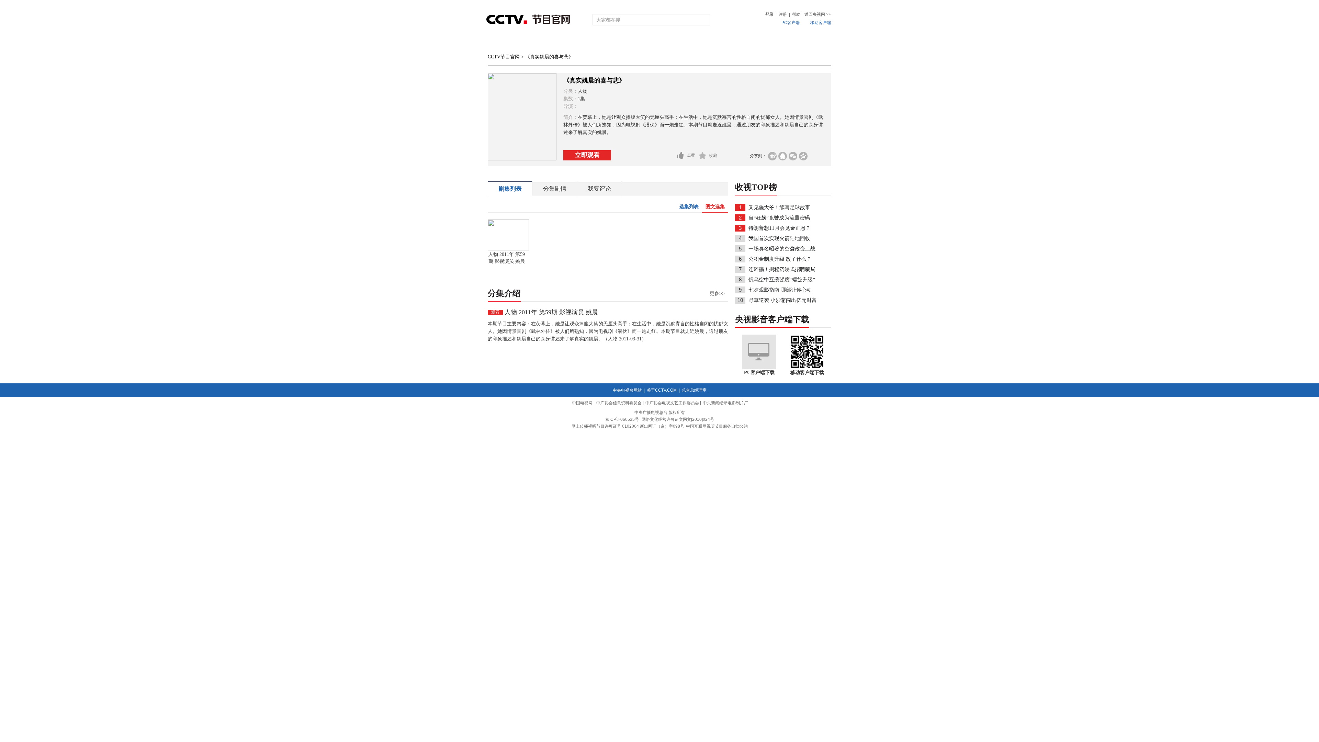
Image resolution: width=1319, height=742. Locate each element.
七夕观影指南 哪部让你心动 (780, 290)
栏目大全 (637, 42)
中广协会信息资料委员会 (619, 403)
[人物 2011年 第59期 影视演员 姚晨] (508, 249)
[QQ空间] (803, 156)
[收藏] (703, 155)
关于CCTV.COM (662, 390)
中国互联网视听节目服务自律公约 (717, 426)
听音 (735, 42)
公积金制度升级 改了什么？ (780, 259)
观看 (495, 312)
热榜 (763, 42)
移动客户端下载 (807, 372)
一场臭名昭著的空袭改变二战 (781, 248)
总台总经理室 (694, 390)
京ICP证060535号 (622, 419)
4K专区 (704, 42)
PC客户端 (790, 22)
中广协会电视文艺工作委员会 (672, 403)
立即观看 (587, 154)
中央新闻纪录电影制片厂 (725, 403)
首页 (499, 42)
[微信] (793, 156)
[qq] (782, 156)
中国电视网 (582, 403)
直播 (526, 42)
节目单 (557, 42)
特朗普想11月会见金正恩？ (779, 228)
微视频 (794, 42)
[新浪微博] (772, 156)
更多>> (717, 293)
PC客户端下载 (759, 372)
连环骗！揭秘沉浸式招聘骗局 (781, 269)
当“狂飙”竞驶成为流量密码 (779, 218)
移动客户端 (820, 22)
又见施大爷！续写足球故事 (779, 207)
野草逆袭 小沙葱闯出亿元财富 (782, 300)
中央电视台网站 (627, 390)
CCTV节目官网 (504, 56)
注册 (783, 14)
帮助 (796, 14)
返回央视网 (817, 14)
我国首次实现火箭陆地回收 (779, 238)
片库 (675, 42)
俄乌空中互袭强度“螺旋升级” (781, 279)
